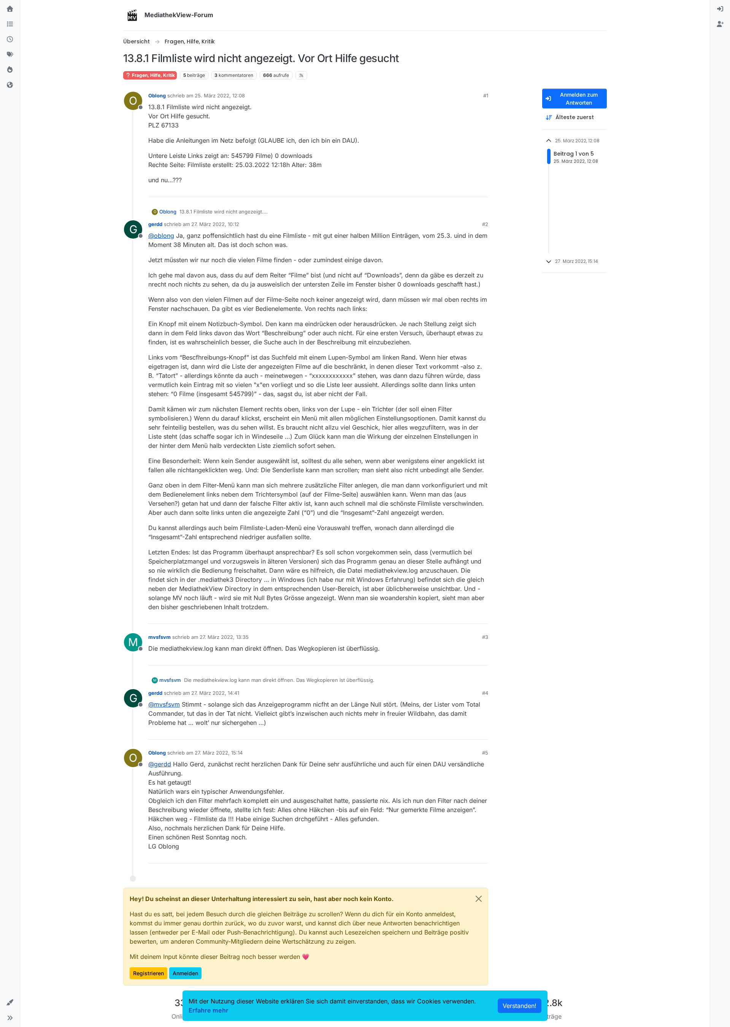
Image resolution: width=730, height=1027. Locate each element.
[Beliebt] (10, 70)
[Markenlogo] (132, 15)
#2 (485, 224)
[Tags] (10, 55)
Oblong (157, 95)
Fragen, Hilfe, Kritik (153, 75)
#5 (485, 753)
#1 (485, 95)
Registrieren (148, 973)
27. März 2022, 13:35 (224, 637)
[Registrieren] (720, 24)
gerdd (155, 224)
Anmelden (185, 973)
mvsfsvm (159, 637)
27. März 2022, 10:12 (215, 224)
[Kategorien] (10, 24)
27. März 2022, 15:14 (219, 753)
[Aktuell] (10, 39)
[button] (10, 1003)
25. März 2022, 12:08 (220, 95)
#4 (485, 693)
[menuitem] (720, 9)
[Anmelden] (720, 9)
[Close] (479, 898)
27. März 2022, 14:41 (215, 693)
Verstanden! (519, 1005)
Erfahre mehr (209, 1010)
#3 (485, 637)
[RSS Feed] (301, 75)
